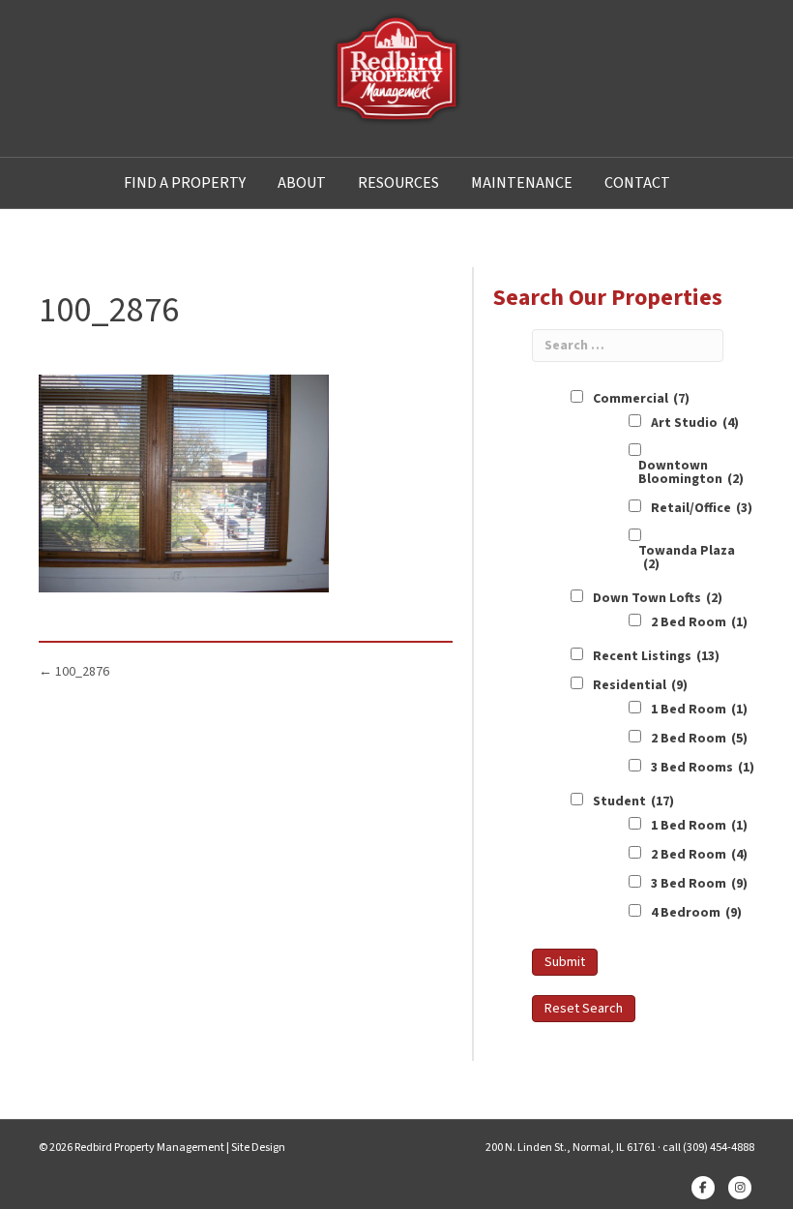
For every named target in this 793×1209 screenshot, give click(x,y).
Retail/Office (701, 508)
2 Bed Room (699, 622)
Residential (640, 685)
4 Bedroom (696, 913)
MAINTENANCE (522, 183)
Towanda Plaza (686, 557)
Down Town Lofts (657, 598)
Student (633, 801)
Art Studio (695, 423)
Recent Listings (656, 656)
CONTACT (637, 183)
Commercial (641, 399)
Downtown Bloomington (691, 472)
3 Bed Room (699, 884)
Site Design (258, 1147)
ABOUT (302, 183)
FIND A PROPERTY (185, 183)
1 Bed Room (699, 709)
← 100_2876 (74, 671)
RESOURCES (398, 183)
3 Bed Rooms (702, 767)
